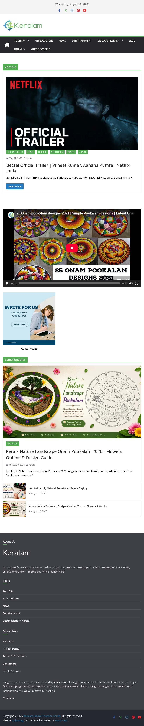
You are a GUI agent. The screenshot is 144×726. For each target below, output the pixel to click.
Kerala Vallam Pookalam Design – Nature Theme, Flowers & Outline (68, 506)
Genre (31, 152)
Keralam (17, 552)
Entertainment (81, 40)
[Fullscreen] (136, 283)
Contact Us (9, 663)
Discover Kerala (108, 40)
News (62, 40)
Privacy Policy (11, 648)
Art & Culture (44, 40)
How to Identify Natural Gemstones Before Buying (57, 488)
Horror (42, 152)
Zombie (82, 152)
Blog (132, 40)
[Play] (7, 283)
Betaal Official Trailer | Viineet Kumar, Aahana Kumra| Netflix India (68, 167)
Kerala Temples (12, 671)
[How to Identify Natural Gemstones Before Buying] (14, 491)
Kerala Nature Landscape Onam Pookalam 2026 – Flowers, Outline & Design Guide (64, 454)
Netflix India (57, 152)
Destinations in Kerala (16, 620)
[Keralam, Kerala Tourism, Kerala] (7, 45)
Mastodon (9, 698)
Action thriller (15, 152)
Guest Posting (40, 49)
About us (8, 641)
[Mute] (131, 283)
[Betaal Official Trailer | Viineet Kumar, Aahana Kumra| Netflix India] (72, 113)
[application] (72, 248)
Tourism (19, 40)
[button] (27, 40)
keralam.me (60, 682)
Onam (18, 49)
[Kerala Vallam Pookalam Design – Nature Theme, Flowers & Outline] (14, 509)
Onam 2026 (12, 444)
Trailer (71, 152)
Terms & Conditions (15, 656)
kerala (29, 158)
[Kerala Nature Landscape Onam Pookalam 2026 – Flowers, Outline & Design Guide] (72, 402)
